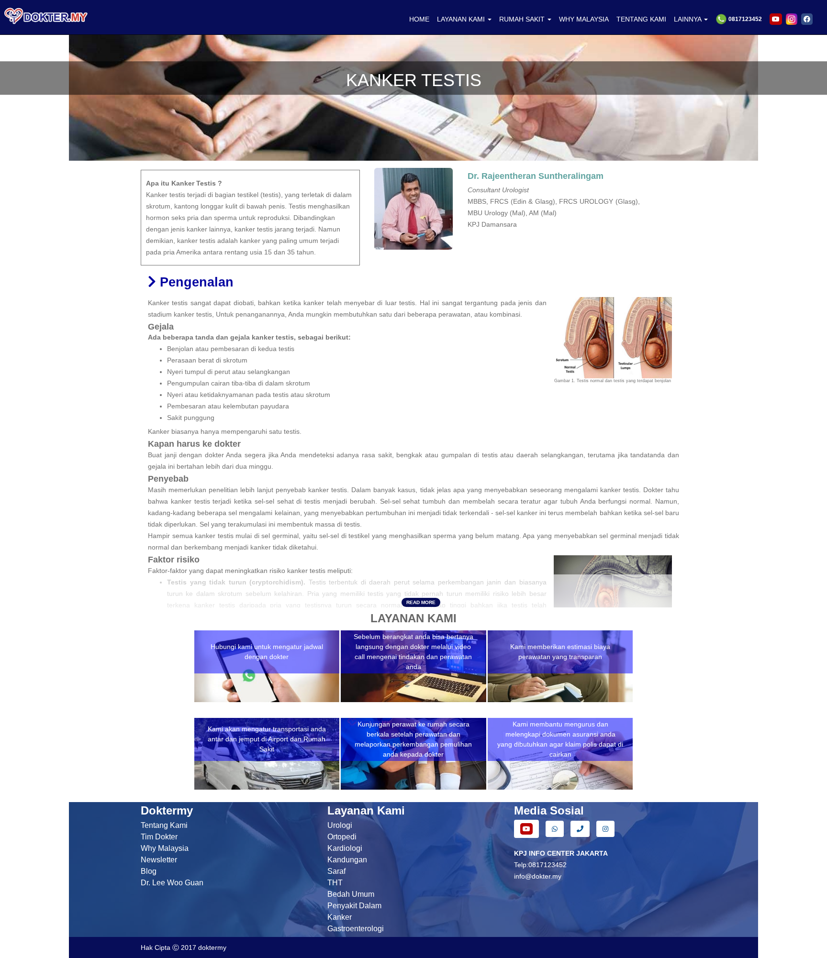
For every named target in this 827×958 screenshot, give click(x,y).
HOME (419, 19)
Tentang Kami (164, 825)
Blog (148, 871)
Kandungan (347, 860)
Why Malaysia (165, 848)
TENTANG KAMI (641, 19)
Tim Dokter (159, 837)
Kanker (339, 917)
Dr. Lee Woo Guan (172, 883)
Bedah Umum (350, 894)
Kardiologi (344, 848)
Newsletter (159, 860)
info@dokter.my (537, 876)
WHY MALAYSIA (584, 19)
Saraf (336, 871)
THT (335, 883)
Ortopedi (342, 837)
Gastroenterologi (355, 929)
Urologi (339, 825)
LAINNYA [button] (688, 19)
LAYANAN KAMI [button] (462, 19)
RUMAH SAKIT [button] (523, 19)
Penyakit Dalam (354, 906)
